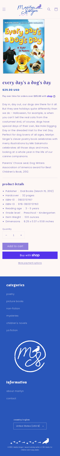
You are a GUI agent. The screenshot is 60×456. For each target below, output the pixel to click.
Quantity (7, 229)
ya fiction (12, 330)
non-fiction (13, 308)
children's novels (16, 323)
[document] (30, 47)
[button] (4, 9)
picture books (15, 301)
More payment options (30, 263)
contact (11, 398)
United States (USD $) (28, 425)
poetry (10, 294)
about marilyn (15, 391)
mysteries (12, 315)
